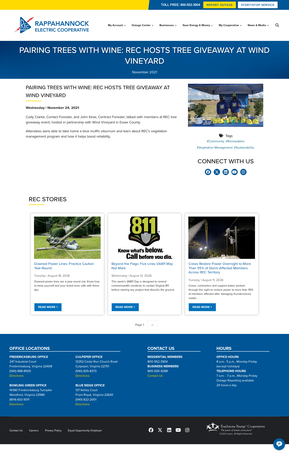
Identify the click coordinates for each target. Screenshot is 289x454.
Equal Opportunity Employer (85, 430)
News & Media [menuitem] (258, 29)
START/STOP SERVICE (257, 4)
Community (216, 141)
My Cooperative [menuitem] (230, 29)
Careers (34, 430)
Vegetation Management (216, 148)
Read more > (48, 307)
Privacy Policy (53, 430)
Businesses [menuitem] (168, 29)
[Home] (52, 25)
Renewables (235, 141)
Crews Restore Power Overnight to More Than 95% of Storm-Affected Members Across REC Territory (220, 268)
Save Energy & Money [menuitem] (198, 29)
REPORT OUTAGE (219, 4)
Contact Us (155, 376)
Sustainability (245, 148)
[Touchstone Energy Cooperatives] (236, 427)
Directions (16, 376)
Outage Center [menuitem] (143, 29)
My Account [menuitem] (117, 29)
